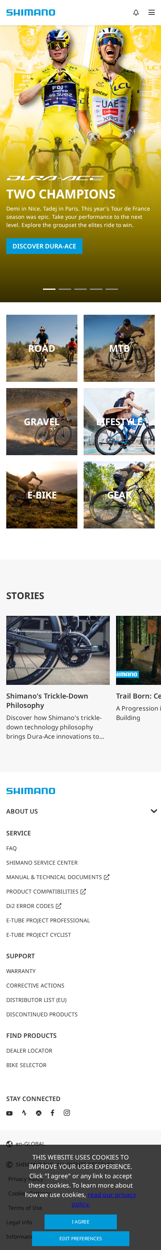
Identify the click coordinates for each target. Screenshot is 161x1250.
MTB (119, 348)
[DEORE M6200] (96, 289)
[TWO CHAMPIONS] (49, 289)
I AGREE (80, 1221)
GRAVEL (42, 421)
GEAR (119, 494)
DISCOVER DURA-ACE (44, 246)
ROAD (41, 348)
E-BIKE (42, 494)
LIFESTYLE (119, 421)
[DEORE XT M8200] (80, 289)
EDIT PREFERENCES (80, 1238)
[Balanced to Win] (65, 289)
